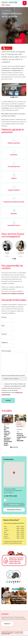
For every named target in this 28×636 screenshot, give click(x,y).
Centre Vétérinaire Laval (16, 543)
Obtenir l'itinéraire (8, 492)
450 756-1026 (11, 496)
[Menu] (25, 3)
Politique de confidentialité (7, 632)
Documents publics (6, 633)
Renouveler (12, 2)
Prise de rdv (4, 2)
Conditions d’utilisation (20, 632)
